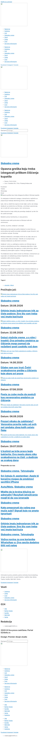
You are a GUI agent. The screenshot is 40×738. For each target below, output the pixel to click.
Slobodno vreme (9, 35)
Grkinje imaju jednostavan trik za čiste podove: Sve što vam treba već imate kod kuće (20, 313)
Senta (6, 713)
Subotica (7, 31)
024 (5, 33)
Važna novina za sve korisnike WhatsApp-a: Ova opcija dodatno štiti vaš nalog (20, 542)
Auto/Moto (7, 486)
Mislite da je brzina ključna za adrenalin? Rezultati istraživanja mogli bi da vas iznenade (19, 494)
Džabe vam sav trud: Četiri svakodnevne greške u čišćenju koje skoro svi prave (19, 370)
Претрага (4, 130)
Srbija (6, 39)
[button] (20, 187)
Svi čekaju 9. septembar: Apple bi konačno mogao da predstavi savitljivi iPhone (20, 478)
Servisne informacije (10, 43)
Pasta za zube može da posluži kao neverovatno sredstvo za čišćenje (18, 397)
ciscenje (6, 285)
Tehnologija (27, 471)
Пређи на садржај (6, 2)
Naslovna (7, 29)
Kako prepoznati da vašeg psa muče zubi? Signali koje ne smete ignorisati (20, 510)
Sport (6, 37)
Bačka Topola (8, 707)
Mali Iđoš (7, 711)
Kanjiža (6, 709)
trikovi (12, 285)
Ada (5, 704)
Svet (5, 41)
